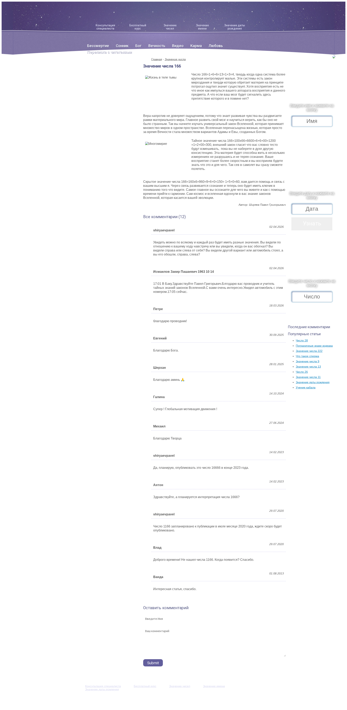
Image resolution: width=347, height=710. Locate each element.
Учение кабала (305, 387)
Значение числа (175, 59)
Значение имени (202, 27)
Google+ (237, 699)
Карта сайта (202, 699)
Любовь (216, 45)
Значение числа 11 (308, 377)
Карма (196, 45)
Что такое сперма (307, 356)
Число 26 (302, 371)
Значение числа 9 (307, 361)
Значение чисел (170, 27)
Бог (138, 45)
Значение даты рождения (234, 27)
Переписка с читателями (109, 52)
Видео (178, 45)
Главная (156, 59)
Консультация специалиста (105, 27)
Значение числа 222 (309, 350)
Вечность (156, 45)
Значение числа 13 (308, 366)
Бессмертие (98, 45)
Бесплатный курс (137, 27)
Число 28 (302, 340)
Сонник (122, 45)
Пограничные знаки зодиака (314, 345)
